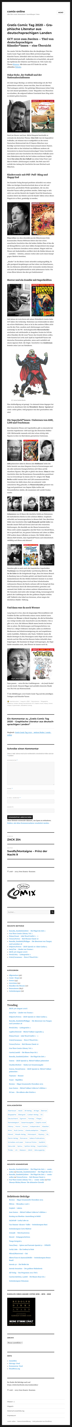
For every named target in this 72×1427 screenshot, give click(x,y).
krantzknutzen (14, 701)
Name (10, 788)
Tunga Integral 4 (15, 1241)
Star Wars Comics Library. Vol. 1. (21, 933)
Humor (25, 1126)
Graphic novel (39, 703)
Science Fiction (31, 1142)
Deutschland (27, 703)
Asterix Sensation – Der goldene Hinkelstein (25, 1268)
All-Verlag (28, 1111)
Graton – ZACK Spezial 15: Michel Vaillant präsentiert (29, 1061)
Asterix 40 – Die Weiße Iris (19, 1264)
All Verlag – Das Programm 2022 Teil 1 (23, 1273)
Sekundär (11, 1146)
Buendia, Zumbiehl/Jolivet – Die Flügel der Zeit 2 (27, 931)
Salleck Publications (37, 1138)
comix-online (16, 11)
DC (41, 1115)
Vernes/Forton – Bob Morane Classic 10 (23, 939)
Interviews (13, 983)
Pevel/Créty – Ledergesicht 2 (20, 954)
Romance (23, 1138)
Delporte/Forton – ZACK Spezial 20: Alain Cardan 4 (28, 947)
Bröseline (10, 703)
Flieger (39, 1118)
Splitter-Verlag (29, 1146)
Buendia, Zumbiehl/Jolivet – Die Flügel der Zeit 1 (34, 1172)
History (46, 703)
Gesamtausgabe (27, 1122)
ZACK (30, 1150)
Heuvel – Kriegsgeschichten (19, 1237)
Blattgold (21, 1115)
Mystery (41, 1134)
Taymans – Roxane (16, 1076)
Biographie (44, 701)
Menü (60, 12)
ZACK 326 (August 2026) (18, 952)
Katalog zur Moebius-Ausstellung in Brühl (25, 1216)
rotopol (9, 705)
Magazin (43, 1130)
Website (18, 67)
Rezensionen (35, 701)
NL (47, 1134)
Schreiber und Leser (15, 1142)
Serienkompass (15, 991)
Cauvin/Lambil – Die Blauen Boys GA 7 (23, 1052)
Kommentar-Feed (16, 1366)
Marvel (10, 1134)
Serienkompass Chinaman (19, 1281)
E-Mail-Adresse (14, 798)
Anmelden (13, 1361)
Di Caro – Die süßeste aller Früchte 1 (22, 1092)
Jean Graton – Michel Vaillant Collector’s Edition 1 (27, 1088)
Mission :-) (11, 1402)
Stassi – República (16, 1080)
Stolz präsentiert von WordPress (42, 1421)
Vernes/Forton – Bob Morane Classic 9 (30, 1177)
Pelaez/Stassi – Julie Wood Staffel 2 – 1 (23, 936)
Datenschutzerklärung (15, 1411)
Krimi (10, 1130)
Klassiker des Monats (17, 986)
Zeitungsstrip (39, 1150)
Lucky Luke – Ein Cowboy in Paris (21, 1249)
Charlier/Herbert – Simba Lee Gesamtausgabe (26, 1065)
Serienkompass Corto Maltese (20, 1229)
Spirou (19, 1146)
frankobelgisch (13, 1122)
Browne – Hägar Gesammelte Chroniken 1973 (26, 1084)
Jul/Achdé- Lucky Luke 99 (18, 1220)
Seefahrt (42, 1142)
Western (16, 64)
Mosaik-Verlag (20, 1134)
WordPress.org (14, 1369)
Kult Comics (18, 1130)
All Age (36, 1111)
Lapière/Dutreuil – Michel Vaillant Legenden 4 (26, 1032)
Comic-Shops (14, 978)
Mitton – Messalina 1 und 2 (19, 1204)
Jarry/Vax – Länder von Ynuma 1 (21, 949)
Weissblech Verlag (26, 705)
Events (11, 980)
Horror (50, 703)
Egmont (23, 1118)
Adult (20, 1111)
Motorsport (32, 1134)
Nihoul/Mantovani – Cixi (18, 1253)
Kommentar (12, 760)
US (16, 1150)
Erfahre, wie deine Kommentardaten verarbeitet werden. (28, 823)
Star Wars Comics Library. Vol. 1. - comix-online (27, 1180)
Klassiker (45, 1126)
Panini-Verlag (13, 1138)
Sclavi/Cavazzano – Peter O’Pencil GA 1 (23, 957)
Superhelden (16, 705)
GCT (33, 703)
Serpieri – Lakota (15, 1208)
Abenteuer (12, 1111)
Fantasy (31, 1118)
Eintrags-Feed (14, 1363)
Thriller (10, 1150)
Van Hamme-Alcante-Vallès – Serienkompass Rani (28, 1225)
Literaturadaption (31, 1130)
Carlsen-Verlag (18, 703)
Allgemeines (13, 975)
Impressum (11, 1415)
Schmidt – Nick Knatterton (19, 1233)
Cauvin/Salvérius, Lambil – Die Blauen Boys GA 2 (27, 1277)
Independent (35, 1126)
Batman (44, 1111)
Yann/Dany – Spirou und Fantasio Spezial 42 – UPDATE (30, 1245)
